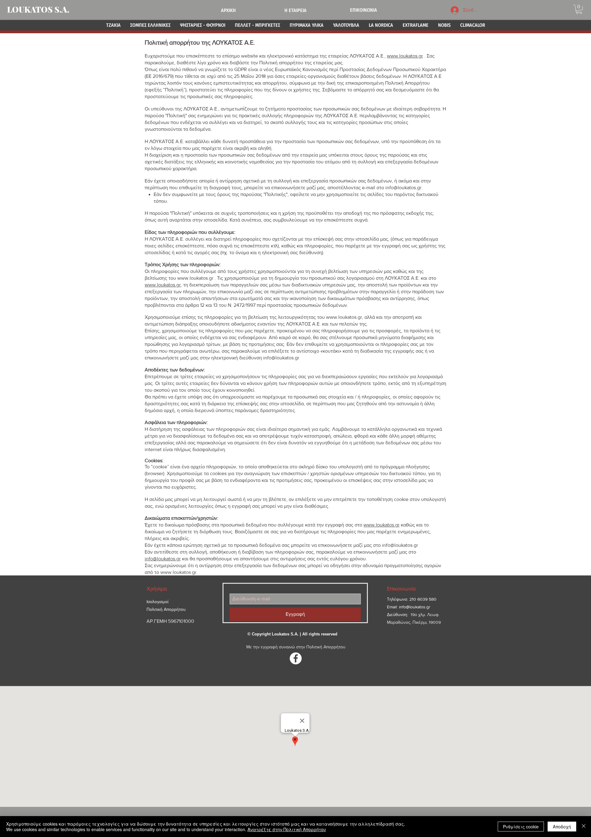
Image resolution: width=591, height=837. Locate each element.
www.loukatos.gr (405, 55)
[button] (579, 9)
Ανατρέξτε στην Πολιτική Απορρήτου (286, 829)
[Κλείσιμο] (583, 826)
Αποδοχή (562, 826)
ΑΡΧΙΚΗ (228, 10)
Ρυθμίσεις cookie (521, 826)
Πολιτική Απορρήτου (325, 646)
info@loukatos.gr (403, 187)
